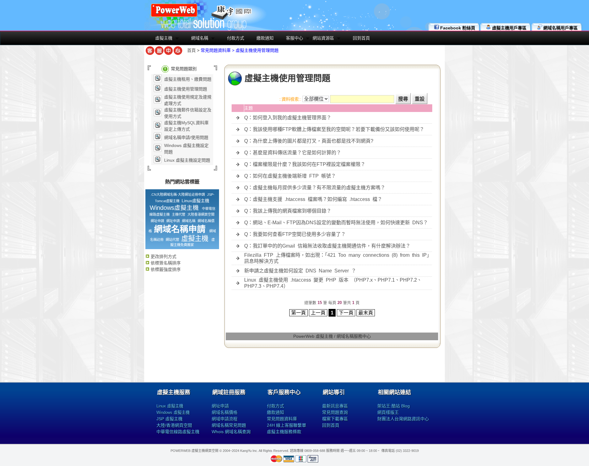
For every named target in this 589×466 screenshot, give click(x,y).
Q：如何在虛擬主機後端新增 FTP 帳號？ (290, 176)
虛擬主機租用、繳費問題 (187, 79)
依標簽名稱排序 (165, 262)
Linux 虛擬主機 (169, 406)
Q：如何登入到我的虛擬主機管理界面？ (287, 117)
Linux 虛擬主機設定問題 (187, 160)
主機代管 (178, 214)
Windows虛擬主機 (174, 207)
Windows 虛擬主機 (173, 412)
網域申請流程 (224, 418)
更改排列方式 (162, 256)
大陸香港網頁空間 (200, 214)
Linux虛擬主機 (195, 200)
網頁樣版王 (388, 412)
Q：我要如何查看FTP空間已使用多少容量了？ (295, 234)
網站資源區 (323, 38)
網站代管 (172, 239)
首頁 (191, 50)
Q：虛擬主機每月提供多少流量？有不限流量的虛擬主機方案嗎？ (314, 187)
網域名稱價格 (224, 412)
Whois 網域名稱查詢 (231, 431)
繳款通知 (265, 38)
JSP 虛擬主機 (169, 418)
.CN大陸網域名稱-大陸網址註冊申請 (178, 194)
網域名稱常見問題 (229, 425)
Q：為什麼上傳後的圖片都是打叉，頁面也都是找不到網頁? (308, 141)
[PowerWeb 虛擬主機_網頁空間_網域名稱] (174, 15)
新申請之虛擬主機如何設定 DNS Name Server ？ (300, 270)
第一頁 (298, 312)
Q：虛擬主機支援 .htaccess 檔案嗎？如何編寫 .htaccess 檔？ (313, 199)
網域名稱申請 (180, 229)
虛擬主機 (163, 38)
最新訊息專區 (335, 405)
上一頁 (318, 312)
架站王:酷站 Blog (393, 405)
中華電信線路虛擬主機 (177, 431)
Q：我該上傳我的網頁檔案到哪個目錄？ (287, 211)
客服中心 (294, 38)
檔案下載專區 (335, 418)
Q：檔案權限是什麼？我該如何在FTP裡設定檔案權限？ (304, 164)
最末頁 (365, 312)
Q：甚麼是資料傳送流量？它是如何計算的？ (292, 152)
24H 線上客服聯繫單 (286, 425)
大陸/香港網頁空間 (174, 425)
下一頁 (346, 312)
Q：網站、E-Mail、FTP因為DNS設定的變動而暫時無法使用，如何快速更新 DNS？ (336, 222)
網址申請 (157, 221)
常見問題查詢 (335, 412)
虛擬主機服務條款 (284, 431)
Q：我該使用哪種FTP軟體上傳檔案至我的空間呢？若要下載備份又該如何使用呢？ (334, 129)
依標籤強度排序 (165, 269)
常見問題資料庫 (282, 418)
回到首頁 (361, 38)
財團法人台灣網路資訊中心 (403, 418)
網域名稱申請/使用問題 (186, 137)
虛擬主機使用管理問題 (185, 89)
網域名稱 (199, 38)
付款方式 (235, 38)
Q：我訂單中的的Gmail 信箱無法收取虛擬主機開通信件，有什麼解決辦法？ (327, 245)
